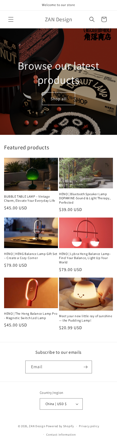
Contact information (61, 434)
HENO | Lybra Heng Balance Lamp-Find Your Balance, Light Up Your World (85, 258)
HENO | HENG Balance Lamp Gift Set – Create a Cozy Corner (30, 256)
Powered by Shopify (60, 426)
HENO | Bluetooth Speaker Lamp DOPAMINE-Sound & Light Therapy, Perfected (85, 198)
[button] (11, 19)
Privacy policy (89, 426)
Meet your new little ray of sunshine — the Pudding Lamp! (85, 318)
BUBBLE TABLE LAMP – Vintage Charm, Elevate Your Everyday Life (29, 198)
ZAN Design (37, 426)
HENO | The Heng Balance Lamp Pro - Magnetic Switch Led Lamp (30, 315)
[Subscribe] (86, 367)
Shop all (59, 98)
